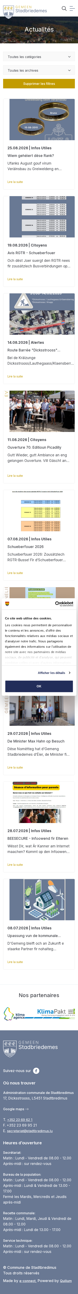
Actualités (39, 29)
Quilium (66, 1281)
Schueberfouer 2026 (25, 547)
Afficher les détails (51, 673)
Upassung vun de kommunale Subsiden (32, 936)
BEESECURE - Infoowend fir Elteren (37, 838)
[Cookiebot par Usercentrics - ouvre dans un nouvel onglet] (55, 604)
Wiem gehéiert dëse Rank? (30, 156)
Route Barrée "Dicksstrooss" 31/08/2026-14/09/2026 (32, 350)
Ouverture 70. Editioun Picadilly (34, 447)
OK (39, 686)
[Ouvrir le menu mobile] (72, 9)
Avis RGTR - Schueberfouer (31, 253)
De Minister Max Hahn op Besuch (35, 741)
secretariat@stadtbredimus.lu (30, 1131)
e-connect (27, 1281)
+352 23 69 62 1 (19, 1120)
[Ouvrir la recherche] (64, 9)
